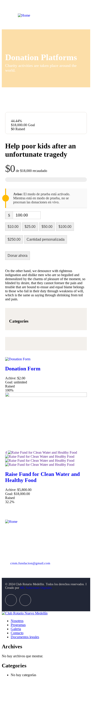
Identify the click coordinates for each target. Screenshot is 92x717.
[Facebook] (11, 600)
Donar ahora (17, 255)
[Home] (24, 15)
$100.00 (65, 227)
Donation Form (22, 369)
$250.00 (14, 239)
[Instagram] (25, 600)
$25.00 (30, 227)
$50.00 (47, 227)
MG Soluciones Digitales (36, 587)
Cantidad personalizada (46, 239)
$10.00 (13, 227)
